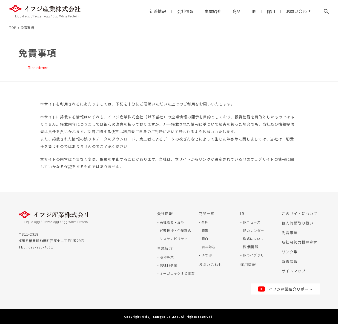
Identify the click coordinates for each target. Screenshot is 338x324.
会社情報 (185, 11)
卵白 (205, 238)
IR (254, 11)
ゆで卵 (206, 255)
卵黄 (205, 230)
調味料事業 (168, 265)
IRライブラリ (253, 255)
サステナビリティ (174, 238)
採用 (271, 11)
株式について (253, 238)
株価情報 (251, 246)
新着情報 (157, 11)
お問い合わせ (298, 11)
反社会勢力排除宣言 (300, 242)
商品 (236, 11)
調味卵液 (208, 247)
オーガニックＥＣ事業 (177, 273)
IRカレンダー (253, 230)
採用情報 (248, 264)
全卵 (205, 222)
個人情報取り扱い (297, 223)
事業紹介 (213, 11)
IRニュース (252, 222)
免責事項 (290, 232)
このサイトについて (300, 213)
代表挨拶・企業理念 (176, 230)
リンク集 (290, 251)
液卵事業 (167, 257)
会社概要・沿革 (172, 222)
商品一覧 (207, 213)
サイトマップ (294, 271)
